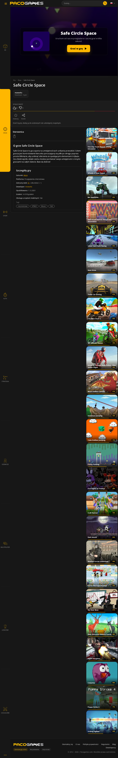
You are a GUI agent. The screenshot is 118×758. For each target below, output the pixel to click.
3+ (29, 183)
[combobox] (85, 3)
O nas (78, 744)
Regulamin (105, 744)
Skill (51, 206)
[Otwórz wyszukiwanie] (105, 3)
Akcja (26, 175)
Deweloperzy (111, 748)
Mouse (43, 206)
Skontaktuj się (67, 744)
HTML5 (34, 206)
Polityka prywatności (91, 744)
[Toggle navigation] (5, 3)
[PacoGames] (28, 745)
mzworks (28, 187)
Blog (114, 744)
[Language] (113, 3)
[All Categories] (5, 755)
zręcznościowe (22, 206)
